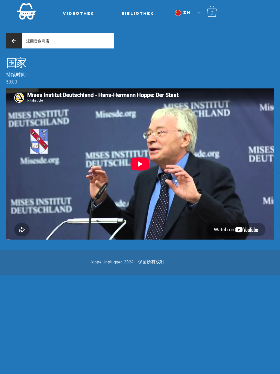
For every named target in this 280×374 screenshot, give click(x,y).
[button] (212, 11)
